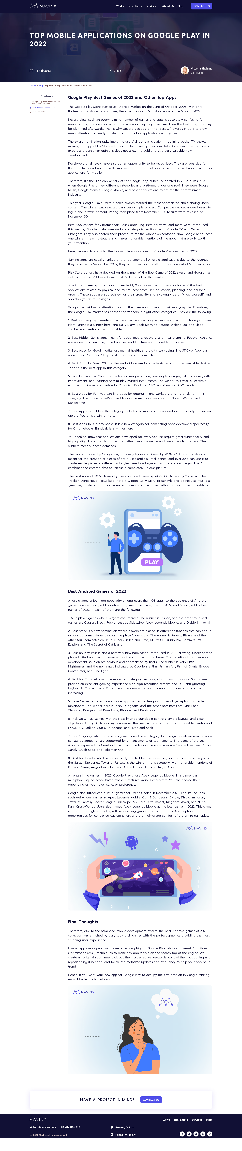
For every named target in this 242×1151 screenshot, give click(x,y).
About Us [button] (168, 6)
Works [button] (120, 6)
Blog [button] (180, 6)
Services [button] (151, 6)
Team (209, 1119)
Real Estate (181, 1119)
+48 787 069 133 (70, 1127)
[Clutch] (202, 1133)
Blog (40, 85)
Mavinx (33, 85)
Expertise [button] (133, 6)
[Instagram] (182, 1133)
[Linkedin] (209, 1133)
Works (166, 1119)
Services (197, 1119)
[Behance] (196, 1133)
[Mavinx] (43, 8)
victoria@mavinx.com (43, 1127)
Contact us (201, 6)
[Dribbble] (189, 1133)
